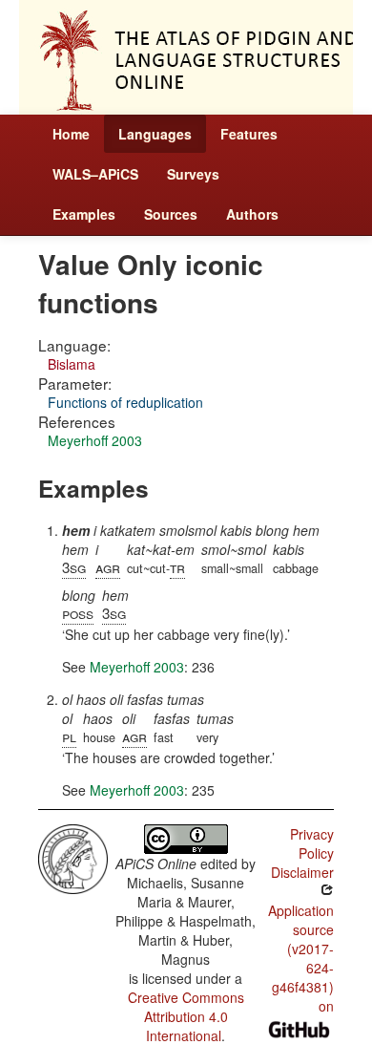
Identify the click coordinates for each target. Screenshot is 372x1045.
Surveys (193, 173)
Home (71, 133)
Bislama (71, 363)
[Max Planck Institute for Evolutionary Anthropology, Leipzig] (73, 856)
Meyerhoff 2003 (95, 440)
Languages (155, 133)
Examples (83, 214)
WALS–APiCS (95, 173)
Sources (170, 214)
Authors (252, 214)
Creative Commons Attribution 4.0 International (186, 1016)
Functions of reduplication (125, 402)
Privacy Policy (312, 843)
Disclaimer (302, 872)
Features (249, 133)
